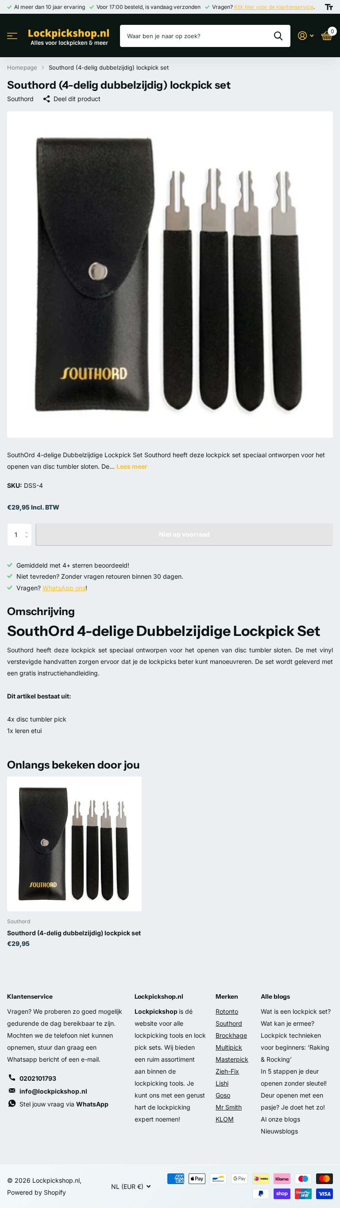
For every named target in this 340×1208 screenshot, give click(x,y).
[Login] (306, 36)
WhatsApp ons (63, 588)
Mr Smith (229, 1107)
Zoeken (278, 36)
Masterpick (232, 1059)
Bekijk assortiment (12, 36)
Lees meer (131, 466)
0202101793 (37, 1078)
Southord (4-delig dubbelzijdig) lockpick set (74, 933)
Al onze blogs (280, 1119)
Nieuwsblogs (279, 1131)
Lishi (222, 1083)
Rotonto (227, 1011)
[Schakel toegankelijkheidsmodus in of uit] (329, 7)
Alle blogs (275, 996)
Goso (223, 1095)
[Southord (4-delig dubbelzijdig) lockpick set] (74, 844)
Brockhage (231, 1035)
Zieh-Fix (227, 1071)
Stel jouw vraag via (63, 1104)
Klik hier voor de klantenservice (273, 7)
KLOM (225, 1119)
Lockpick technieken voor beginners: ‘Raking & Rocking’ (295, 1047)
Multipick (229, 1047)
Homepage (22, 67)
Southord (20, 98)
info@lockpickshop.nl (53, 1091)
